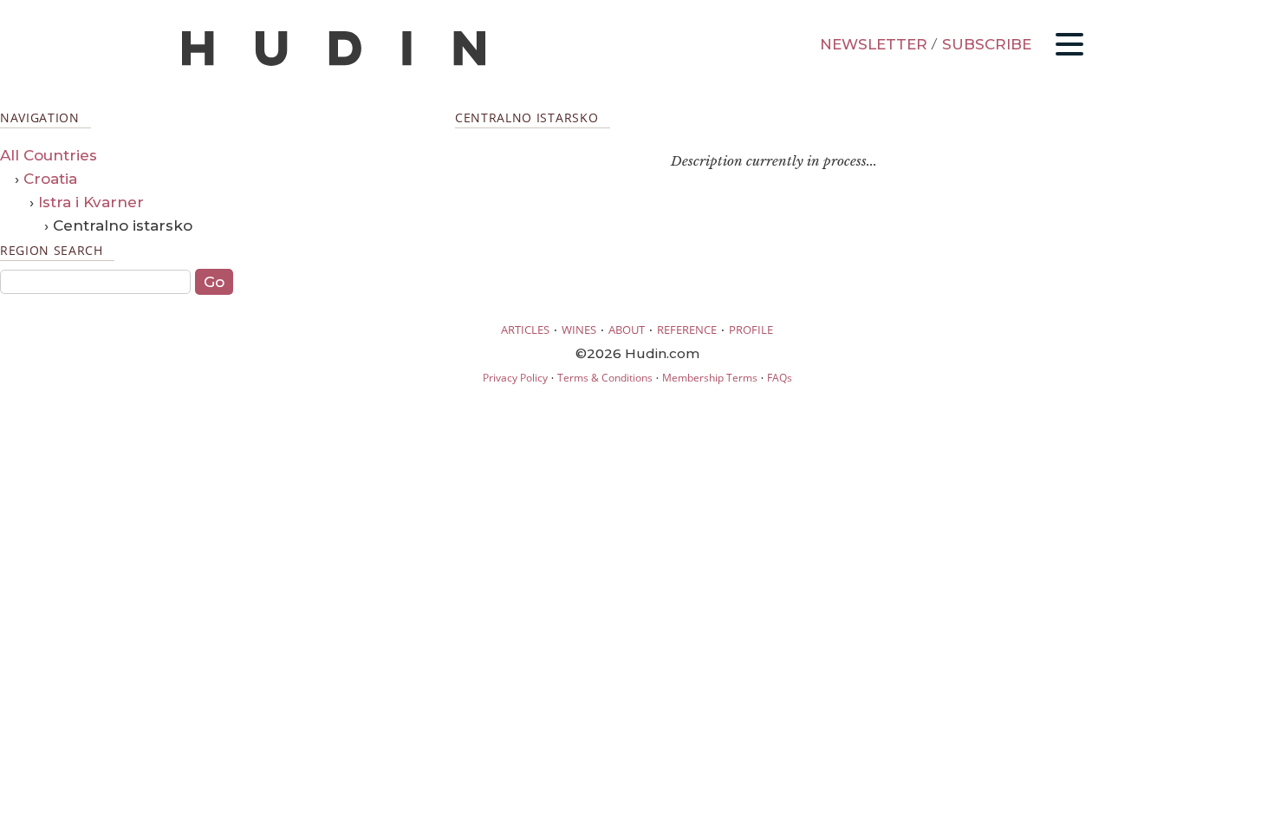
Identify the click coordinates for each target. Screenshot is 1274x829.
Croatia (50, 178)
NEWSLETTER (873, 44)
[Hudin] (333, 62)
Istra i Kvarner (91, 202)
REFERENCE (687, 329)
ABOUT (626, 329)
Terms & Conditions (605, 377)
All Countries (48, 155)
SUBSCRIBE (986, 44)
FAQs (779, 377)
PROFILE (751, 329)
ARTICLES (525, 329)
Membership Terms (709, 377)
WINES (579, 329)
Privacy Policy (515, 377)
